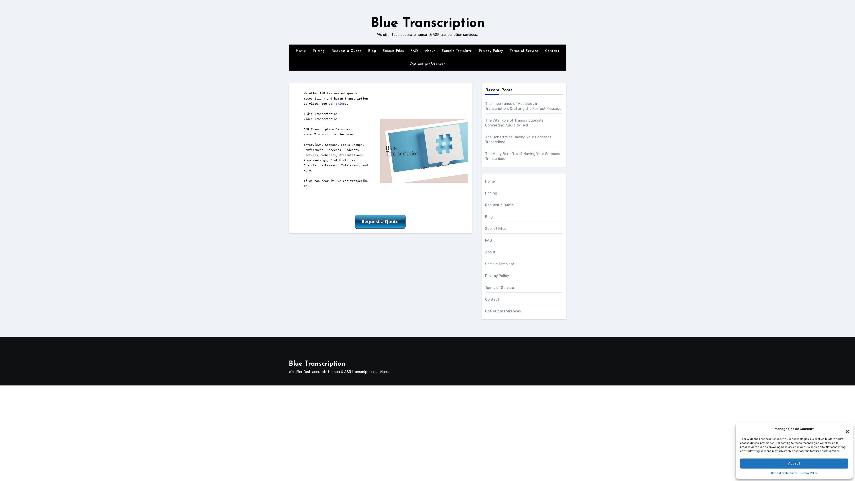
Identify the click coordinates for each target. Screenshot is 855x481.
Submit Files (393, 51)
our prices (337, 103)
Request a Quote (347, 51)
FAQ (414, 51)
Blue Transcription (427, 23)
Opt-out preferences (784, 473)
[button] (845, 429)
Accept (794, 463)
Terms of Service (524, 51)
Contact (552, 51)
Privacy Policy (809, 473)
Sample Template (457, 51)
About (430, 51)
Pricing (319, 51)
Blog (372, 51)
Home (301, 51)
